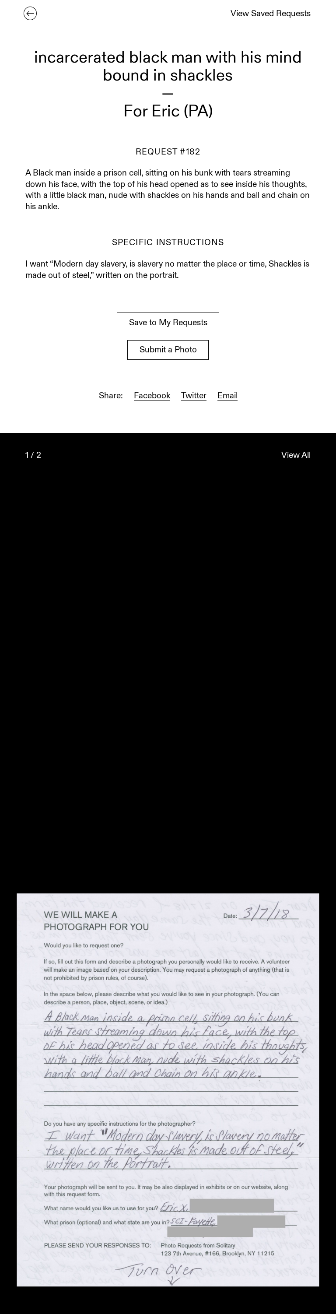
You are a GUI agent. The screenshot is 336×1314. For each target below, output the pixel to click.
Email (227, 396)
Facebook (152, 396)
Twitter (193, 396)
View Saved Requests (271, 14)
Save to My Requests (168, 323)
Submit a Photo (168, 350)
